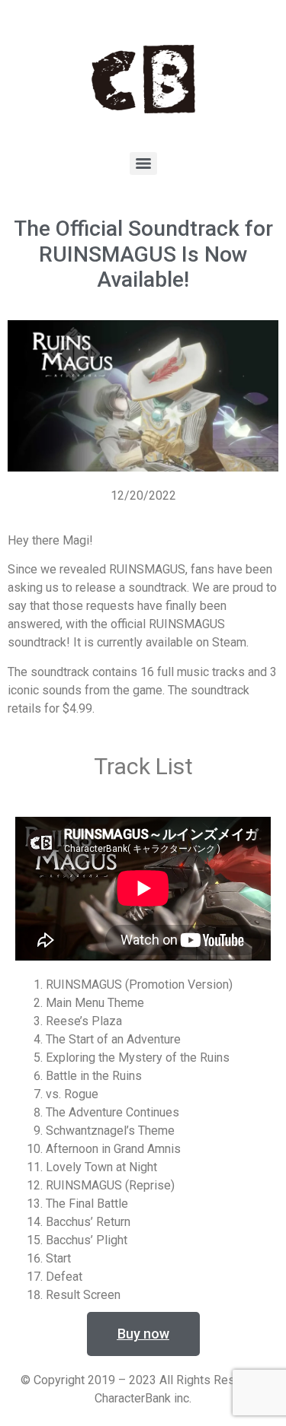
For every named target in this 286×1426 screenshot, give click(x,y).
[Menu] (143, 163)
